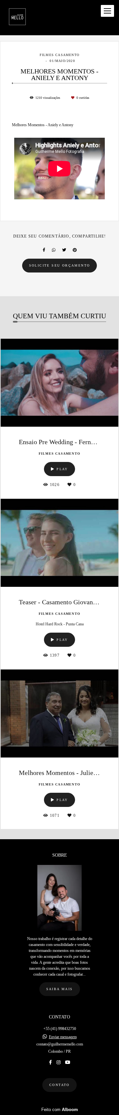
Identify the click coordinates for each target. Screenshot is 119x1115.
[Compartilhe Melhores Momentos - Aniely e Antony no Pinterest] (75, 250)
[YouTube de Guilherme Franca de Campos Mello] (67, 1062)
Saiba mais (59, 989)
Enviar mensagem (63, 1037)
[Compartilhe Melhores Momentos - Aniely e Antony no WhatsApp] (54, 250)
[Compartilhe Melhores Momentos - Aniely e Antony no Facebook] (44, 250)
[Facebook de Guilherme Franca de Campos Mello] (50, 1062)
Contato (59, 1085)
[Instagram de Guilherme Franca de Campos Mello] (58, 1062)
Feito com (59, 1109)
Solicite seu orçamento (59, 265)
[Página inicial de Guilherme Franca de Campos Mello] (17, 17)
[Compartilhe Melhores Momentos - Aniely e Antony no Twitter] (64, 250)
